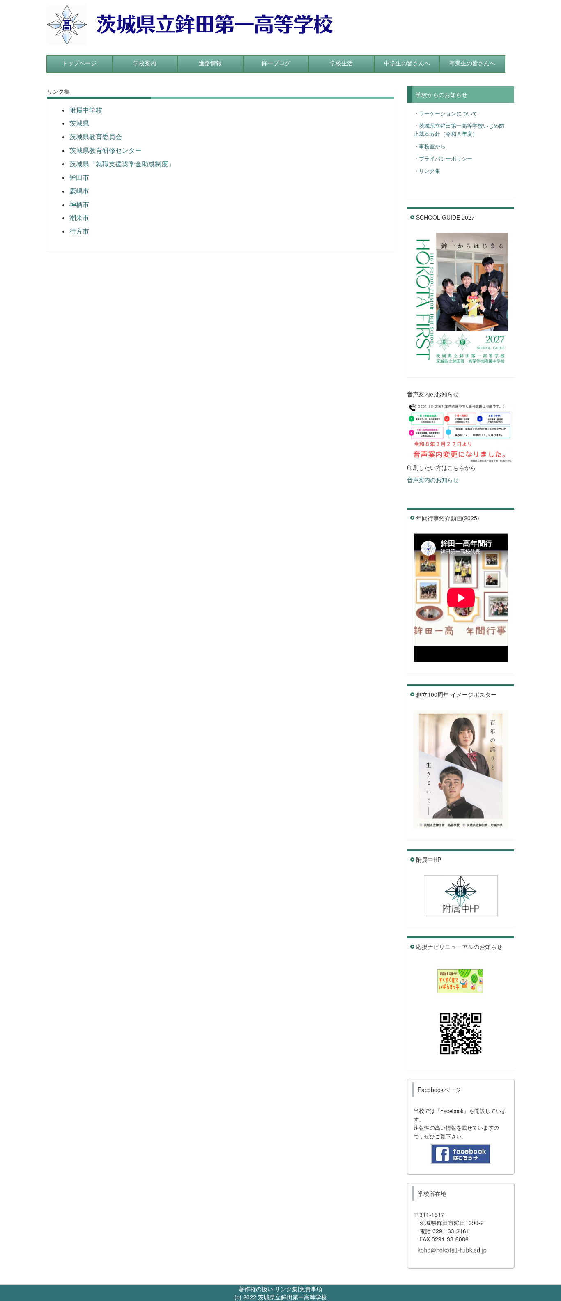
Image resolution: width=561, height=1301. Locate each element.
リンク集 (429, 171)
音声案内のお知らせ (433, 480)
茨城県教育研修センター (105, 150)
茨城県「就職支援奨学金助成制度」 (122, 163)
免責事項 (310, 1289)
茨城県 (79, 123)
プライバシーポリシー (445, 158)
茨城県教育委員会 (95, 136)
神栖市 (79, 204)
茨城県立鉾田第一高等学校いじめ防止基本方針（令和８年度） (459, 130)
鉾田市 (79, 177)
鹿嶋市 (79, 190)
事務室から (432, 146)
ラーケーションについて (448, 113)
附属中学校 (85, 110)
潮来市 (79, 217)
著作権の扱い (256, 1289)
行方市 (79, 231)
